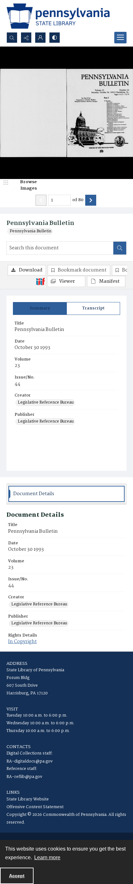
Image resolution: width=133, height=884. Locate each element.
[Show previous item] (41, 200)
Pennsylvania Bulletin (30, 231)
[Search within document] (119, 248)
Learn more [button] (47, 857)
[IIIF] (40, 281)
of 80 (78, 200)
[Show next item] (90, 200)
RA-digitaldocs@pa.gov (29, 761)
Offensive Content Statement (35, 807)
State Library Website (27, 799)
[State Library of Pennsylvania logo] (58, 16)
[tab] (39, 308)
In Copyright (22, 642)
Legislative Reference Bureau (46, 402)
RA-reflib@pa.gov (24, 776)
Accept (17, 875)
